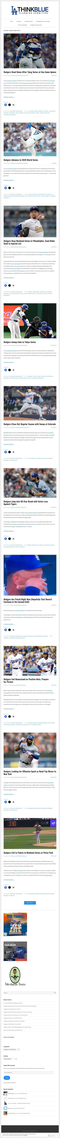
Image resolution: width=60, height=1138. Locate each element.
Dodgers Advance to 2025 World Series (21, 159)
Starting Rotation (42, 293)
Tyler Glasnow (45, 196)
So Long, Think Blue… (12, 1103)
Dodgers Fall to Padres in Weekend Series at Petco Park (28, 852)
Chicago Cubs (36, 376)
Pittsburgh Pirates (36, 724)
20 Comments (53, 345)
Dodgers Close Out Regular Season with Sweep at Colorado (30, 424)
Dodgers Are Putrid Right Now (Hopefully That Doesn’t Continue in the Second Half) (28, 601)
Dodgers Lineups (27, 636)
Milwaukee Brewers (19, 196)
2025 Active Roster (29, 21)
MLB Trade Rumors (9, 546)
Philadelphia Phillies (17, 293)
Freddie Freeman (42, 722)
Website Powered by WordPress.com (29, 1131)
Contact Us (18, 21)
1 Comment (54, 163)
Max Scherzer (20, 112)
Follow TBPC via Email (9, 1065)
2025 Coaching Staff (22, 25)
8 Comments (53, 856)
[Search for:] (30, 992)
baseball (40, 111)
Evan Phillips (20, 524)
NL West (46, 636)
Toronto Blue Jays (45, 112)
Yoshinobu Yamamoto (28, 83)
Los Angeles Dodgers (11, 80)
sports (37, 112)
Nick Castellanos (8, 273)
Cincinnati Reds (32, 808)
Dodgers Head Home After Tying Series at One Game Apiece (30, 72)
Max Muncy (12, 112)
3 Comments (53, 246)
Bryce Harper (12, 268)
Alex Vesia (22, 271)
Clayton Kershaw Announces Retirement (13, 1030)
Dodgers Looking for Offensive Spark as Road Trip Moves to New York (30, 773)
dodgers (45, 111)
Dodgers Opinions (38, 636)
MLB (25, 112)
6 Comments (53, 605)
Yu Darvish (20, 870)
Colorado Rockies (40, 458)
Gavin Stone (51, 722)
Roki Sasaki (15, 378)
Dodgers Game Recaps (16, 111)
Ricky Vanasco (13, 524)
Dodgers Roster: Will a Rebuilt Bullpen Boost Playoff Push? (17, 1027)
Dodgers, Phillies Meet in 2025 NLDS (12, 1024)
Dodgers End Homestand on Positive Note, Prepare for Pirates (26, 680)
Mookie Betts (29, 617)
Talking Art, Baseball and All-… (25, 1103)
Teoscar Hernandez (15, 263)
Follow (6, 1077)
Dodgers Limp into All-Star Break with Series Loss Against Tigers (26, 503)
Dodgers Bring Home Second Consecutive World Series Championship (20, 1006)
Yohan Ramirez (30, 524)
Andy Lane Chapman (22, 605)
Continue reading (9, 97)
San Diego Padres (45, 893)
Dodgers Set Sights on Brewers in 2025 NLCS (14, 1021)
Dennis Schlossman (24, 75)
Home (11, 21)
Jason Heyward (41, 808)
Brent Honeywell (32, 545)
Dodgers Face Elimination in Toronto (12, 1009)
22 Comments (53, 507)
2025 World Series (32, 111)
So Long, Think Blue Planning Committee (13, 1003)
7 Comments (53, 75)
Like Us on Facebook (9, 1037)
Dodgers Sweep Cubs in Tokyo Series (20, 342)
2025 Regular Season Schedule (43, 21)
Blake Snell (42, 194)
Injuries (6, 638)
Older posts (29, 902)
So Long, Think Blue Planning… (21, 1093)
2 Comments (53, 427)
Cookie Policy (25, 1135)
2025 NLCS (30, 194)
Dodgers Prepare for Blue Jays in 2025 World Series (16, 1015)
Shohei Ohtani (31, 112)
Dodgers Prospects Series (36, 25)
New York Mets (13, 810)
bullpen (40, 545)
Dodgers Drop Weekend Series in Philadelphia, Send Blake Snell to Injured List (29, 242)
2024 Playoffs (31, 458)
